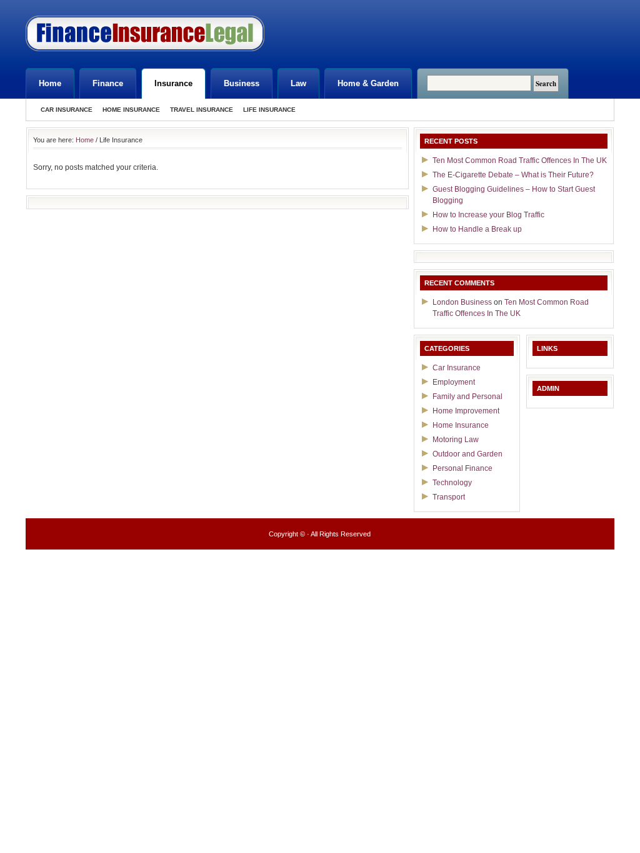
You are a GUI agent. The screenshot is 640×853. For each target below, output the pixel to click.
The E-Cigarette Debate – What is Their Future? (513, 174)
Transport (448, 497)
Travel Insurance (201, 109)
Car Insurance (66, 109)
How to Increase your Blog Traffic (488, 214)
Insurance (173, 83)
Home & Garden (368, 83)
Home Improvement (465, 411)
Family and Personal (467, 396)
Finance (107, 83)
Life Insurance (269, 109)
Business (241, 83)
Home (50, 83)
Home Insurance (131, 109)
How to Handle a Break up (477, 229)
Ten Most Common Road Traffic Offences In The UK (519, 160)
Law (298, 83)
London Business (462, 302)
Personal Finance (462, 468)
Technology (452, 482)
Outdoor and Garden (467, 454)
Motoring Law (455, 439)
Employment (453, 382)
